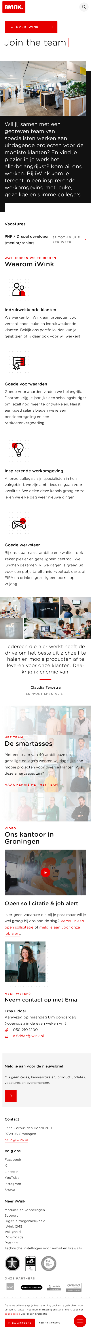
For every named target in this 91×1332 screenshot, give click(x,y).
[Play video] (45, 872)
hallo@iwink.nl (16, 1140)
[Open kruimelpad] (52, 27)
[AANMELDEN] (10, 1096)
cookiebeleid (12, 1313)
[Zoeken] (84, 7)
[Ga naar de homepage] (14, 7)
